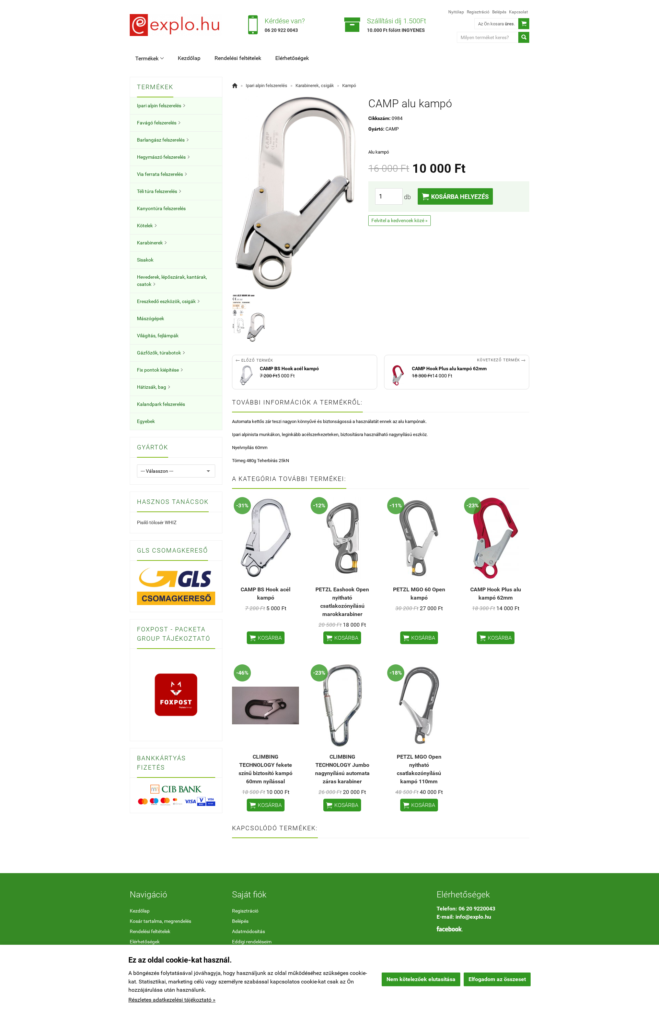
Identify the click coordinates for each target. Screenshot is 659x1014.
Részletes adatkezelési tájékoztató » (172, 1000)
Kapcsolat (518, 12)
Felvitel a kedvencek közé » (399, 220)
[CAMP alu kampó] (249, 319)
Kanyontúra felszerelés (161, 208)
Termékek (149, 58)
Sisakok (145, 260)
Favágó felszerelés (158, 122)
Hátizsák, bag (153, 387)
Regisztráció (478, 12)
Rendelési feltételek (238, 58)
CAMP (392, 129)
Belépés (499, 12)
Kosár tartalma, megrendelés (160, 921)
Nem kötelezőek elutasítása (420, 979)
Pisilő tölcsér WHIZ (156, 522)
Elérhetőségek (292, 58)
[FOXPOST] (176, 694)
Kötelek (147, 225)
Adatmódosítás (248, 931)
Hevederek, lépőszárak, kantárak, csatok (172, 280)
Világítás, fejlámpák (157, 335)
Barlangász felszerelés (162, 140)
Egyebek (146, 421)
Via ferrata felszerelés (162, 174)
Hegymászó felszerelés (163, 157)
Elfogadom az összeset (497, 979)
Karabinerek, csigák (315, 85)
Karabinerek (151, 242)
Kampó (349, 85)
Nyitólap (456, 12)
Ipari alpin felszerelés (161, 105)
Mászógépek (150, 318)
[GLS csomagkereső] (176, 586)
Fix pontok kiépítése (160, 370)
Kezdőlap (189, 58)
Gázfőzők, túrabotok (161, 352)
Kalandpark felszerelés (161, 404)
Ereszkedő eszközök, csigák (168, 301)
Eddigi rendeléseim (251, 941)
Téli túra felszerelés (159, 191)
